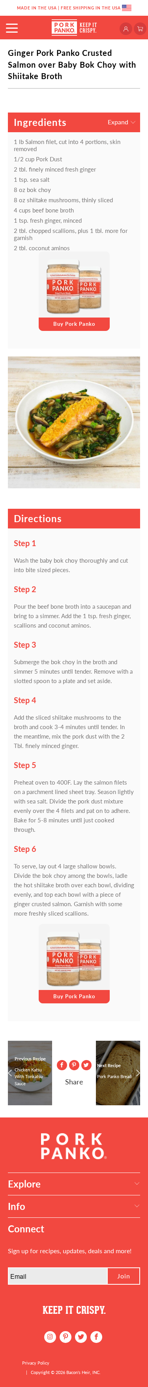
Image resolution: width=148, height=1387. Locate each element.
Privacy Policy (35, 1362)
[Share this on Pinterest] (74, 1065)
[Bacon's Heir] (74, 27)
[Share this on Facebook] (62, 1065)
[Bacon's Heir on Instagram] (50, 1337)
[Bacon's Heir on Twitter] (81, 1337)
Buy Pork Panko (74, 324)
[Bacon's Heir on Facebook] (96, 1337)
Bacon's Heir (78, 1372)
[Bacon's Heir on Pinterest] (65, 1337)
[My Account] (127, 27)
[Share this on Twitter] (86, 1065)
